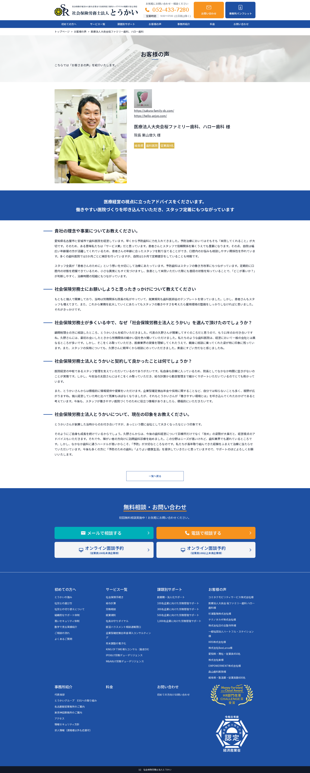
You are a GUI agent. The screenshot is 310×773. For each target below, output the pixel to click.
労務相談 (111, 609)
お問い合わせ (241, 24)
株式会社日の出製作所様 (222, 625)
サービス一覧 (97, 24)
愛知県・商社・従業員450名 (224, 653)
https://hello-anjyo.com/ (150, 116)
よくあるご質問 (63, 639)
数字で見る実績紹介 (66, 627)
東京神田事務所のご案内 (68, 712)
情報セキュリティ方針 (67, 724)
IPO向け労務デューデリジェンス (124, 655)
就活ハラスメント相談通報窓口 (123, 627)
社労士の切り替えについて (70, 609)
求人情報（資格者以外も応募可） (73, 730)
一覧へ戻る (155, 476)
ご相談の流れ (62, 633)
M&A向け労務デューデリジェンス (125, 661)
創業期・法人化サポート (171, 597)
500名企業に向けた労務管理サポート (178, 615)
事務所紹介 (183, 24)
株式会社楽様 (216, 660)
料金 (212, 24)
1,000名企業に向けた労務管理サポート (179, 621)
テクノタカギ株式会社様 (222, 619)
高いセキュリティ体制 (67, 621)
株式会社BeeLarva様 (220, 648)
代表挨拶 (60, 694)
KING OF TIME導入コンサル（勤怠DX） (128, 649)
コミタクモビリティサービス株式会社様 (230, 597)
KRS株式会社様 (217, 642)
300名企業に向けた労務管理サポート (178, 609)
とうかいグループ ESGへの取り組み (76, 700)
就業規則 (111, 615)
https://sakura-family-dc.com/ (154, 110)
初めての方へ (68, 24)
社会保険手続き (114, 597)
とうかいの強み (63, 597)
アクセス (59, 718)
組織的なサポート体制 (67, 615)
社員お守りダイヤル (117, 621)
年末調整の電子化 (116, 643)
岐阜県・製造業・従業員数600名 (226, 677)
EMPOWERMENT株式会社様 (224, 665)
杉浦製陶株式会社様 (219, 613)
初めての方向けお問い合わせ (173, 694)
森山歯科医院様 (217, 671)
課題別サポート (126, 24)
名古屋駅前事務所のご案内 (70, 706)
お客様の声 (155, 24)
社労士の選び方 (63, 603)
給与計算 (111, 603)
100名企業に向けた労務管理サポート (178, 603)
